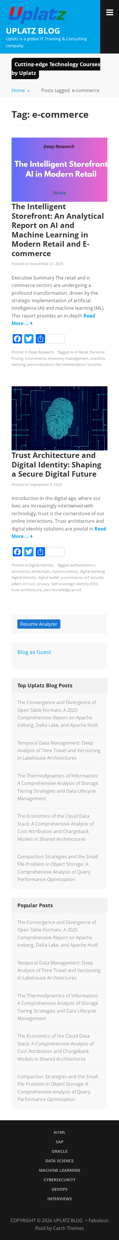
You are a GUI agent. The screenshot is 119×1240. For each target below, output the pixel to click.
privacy (43, 583)
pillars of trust (23, 583)
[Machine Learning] (63, 1209)
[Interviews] (85, 1209)
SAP (60, 1141)
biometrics (21, 571)
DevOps (60, 1189)
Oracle (60, 1151)
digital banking (92, 571)
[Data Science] (56, 1209)
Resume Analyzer (38, 624)
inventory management (68, 358)
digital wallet (48, 577)
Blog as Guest (34, 651)
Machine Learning (59, 1170)
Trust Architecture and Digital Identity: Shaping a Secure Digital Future (56, 464)
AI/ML (59, 1132)
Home (21, 90)
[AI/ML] (34, 1209)
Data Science (59, 1160)
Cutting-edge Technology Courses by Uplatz (56, 68)
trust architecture (27, 589)
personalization (40, 364)
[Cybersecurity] (70, 1209)
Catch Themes (68, 1228)
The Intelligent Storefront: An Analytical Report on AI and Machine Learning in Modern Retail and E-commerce (58, 229)
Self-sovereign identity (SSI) (74, 583)
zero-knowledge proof (62, 589)
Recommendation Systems (78, 364)
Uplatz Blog (33, 30)
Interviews (59, 1198)
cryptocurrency (65, 571)
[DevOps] (78, 1209)
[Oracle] (49, 1209)
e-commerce (35, 358)
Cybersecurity (60, 1179)
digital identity (24, 577)
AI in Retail (79, 352)
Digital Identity (41, 565)
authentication (82, 565)
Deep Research (41, 352)
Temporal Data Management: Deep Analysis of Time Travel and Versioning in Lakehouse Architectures (59, 750)
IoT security (94, 577)
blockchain (40, 571)
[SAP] (41, 1209)
